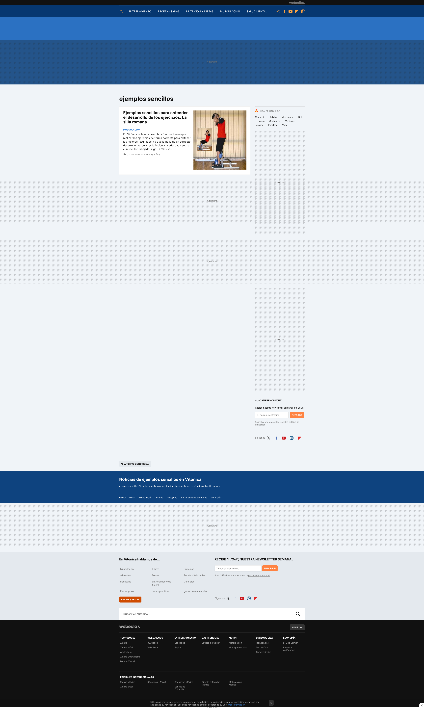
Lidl (300, 117)
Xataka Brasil (126, 686)
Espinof (178, 647)
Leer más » (165, 149)
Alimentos (125, 575)
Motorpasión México (235, 683)
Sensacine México (184, 682)
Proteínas (189, 569)
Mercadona (287, 117)
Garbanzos (274, 121)
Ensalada (272, 125)
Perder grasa (127, 591)
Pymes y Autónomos (289, 648)
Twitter (268, 437)
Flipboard (297, 11)
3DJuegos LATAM (156, 682)
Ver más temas (130, 599)
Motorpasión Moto (238, 647)
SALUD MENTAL (257, 11)
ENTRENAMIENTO (140, 11)
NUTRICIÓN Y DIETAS (199, 11)
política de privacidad (259, 575)
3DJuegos (152, 642)
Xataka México (127, 682)
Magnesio (260, 117)
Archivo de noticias (136, 464)
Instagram (278, 11)
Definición (216, 497)
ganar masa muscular (195, 591)
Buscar (298, 614)
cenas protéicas (160, 591)
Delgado (136, 154)
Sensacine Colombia (180, 688)
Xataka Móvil (126, 647)
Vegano (260, 125)
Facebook (284, 11)
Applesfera (126, 652)
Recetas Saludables (194, 575)
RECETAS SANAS (169, 11)
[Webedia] (297, 3)
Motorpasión (235, 642)
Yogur (285, 125)
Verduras (289, 121)
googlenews (303, 11)
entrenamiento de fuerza (194, 497)
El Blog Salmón (290, 642)
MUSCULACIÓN (230, 11)
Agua (262, 121)
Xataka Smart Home (130, 656)
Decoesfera (262, 647)
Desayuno (172, 497)
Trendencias (262, 642)
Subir (295, 627)
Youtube (290, 11)
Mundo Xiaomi (127, 661)
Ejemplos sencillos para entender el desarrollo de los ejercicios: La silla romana (155, 117)
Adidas (273, 117)
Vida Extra (152, 647)
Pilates (159, 497)
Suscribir (297, 415)
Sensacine (180, 642)
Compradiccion (263, 652)
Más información (236, 704)
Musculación (131, 129)
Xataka (123, 642)
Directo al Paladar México (211, 683)
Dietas (155, 575)
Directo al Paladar (211, 642)
